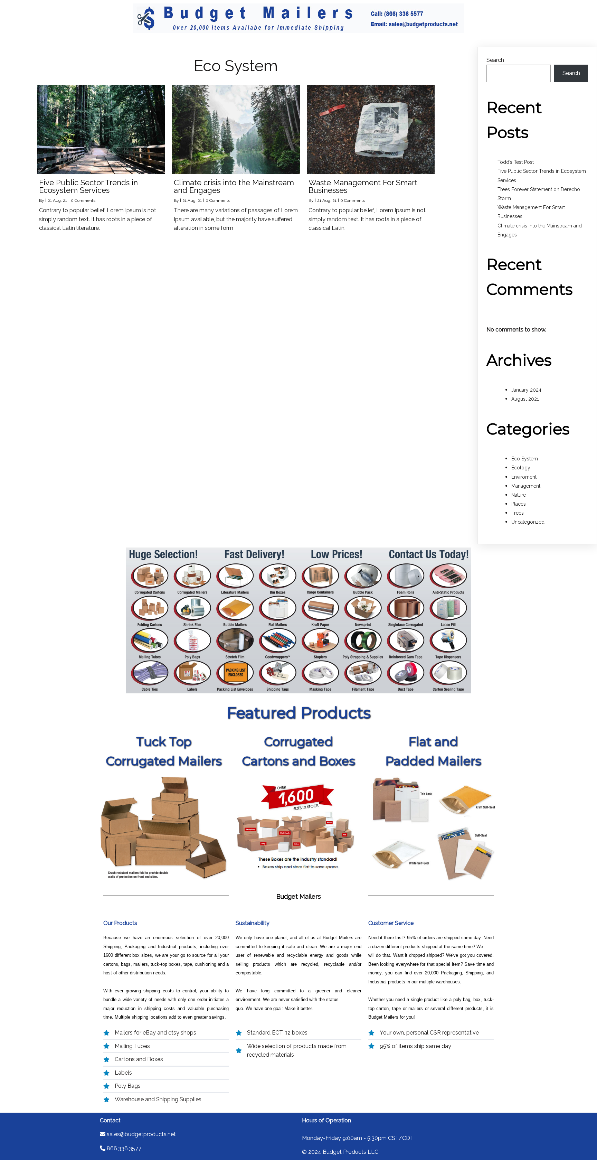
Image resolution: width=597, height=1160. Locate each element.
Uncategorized (527, 522)
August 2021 (525, 399)
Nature (518, 495)
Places (518, 504)
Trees (517, 513)
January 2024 (526, 390)
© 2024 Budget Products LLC (340, 1152)
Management (525, 486)
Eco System (524, 458)
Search (495, 60)
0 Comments (83, 200)
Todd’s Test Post (516, 162)
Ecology (520, 467)
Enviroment (524, 477)
